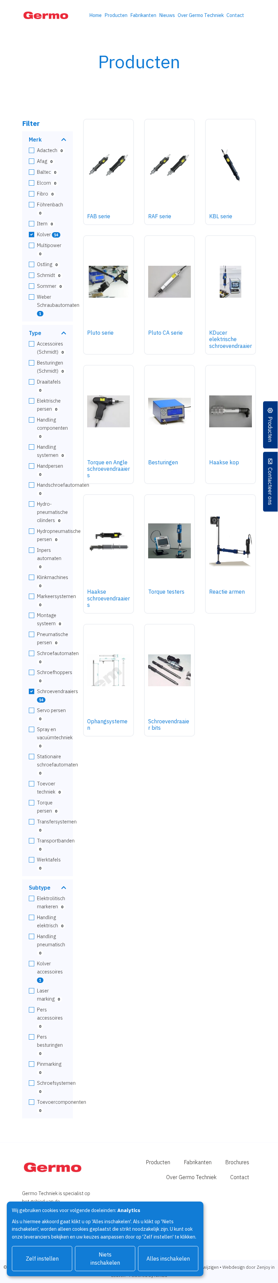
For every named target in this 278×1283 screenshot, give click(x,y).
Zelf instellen (42, 1258)
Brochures (237, 1162)
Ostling (47, 264)
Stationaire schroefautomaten (57, 764)
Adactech (49, 150)
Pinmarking (49, 1068)
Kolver (47, 234)
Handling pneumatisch (51, 944)
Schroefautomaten (58, 657)
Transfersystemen (57, 825)
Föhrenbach (50, 208)
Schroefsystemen (56, 1087)
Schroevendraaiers (57, 695)
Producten (115, 15)
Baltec (46, 172)
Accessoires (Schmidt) (50, 347)
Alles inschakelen (168, 1258)
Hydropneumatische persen (59, 535)
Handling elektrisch (50, 921)
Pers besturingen (50, 1045)
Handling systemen (50, 451)
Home (95, 15)
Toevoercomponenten (61, 1106)
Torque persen (47, 806)
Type (35, 333)
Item (45, 223)
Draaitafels (49, 385)
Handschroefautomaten (63, 489)
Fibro (45, 193)
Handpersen (50, 470)
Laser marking (48, 994)
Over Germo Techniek (201, 15)
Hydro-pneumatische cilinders (52, 512)
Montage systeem (49, 619)
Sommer (49, 286)
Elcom (46, 183)
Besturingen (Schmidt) (50, 366)
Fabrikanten (143, 15)
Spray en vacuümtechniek (55, 737)
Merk (35, 139)
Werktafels (49, 863)
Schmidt (48, 275)
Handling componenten (52, 427)
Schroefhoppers (54, 676)
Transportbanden (56, 844)
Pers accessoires (50, 1017)
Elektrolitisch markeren (51, 902)
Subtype (40, 887)
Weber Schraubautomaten (58, 305)
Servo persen (51, 714)
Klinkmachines (52, 581)
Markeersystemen (56, 600)
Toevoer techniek (48, 787)
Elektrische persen (49, 404)
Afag (44, 161)
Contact (235, 15)
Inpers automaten (49, 558)
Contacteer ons (270, 486)
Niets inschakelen (105, 1258)
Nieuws (167, 15)
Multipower (49, 249)
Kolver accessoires (50, 971)
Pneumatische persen (52, 638)
